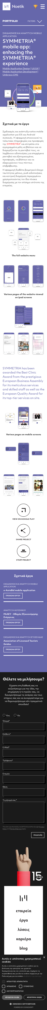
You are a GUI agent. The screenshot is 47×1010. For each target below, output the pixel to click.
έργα (23, 920)
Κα (18, 716)
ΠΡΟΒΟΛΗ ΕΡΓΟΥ (13, 596)
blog (23, 948)
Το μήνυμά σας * (10, 800)
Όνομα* (6, 721)
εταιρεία (23, 911)
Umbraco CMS (10, 75)
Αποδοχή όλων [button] (12, 997)
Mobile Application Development (20, 72)
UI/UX (35, 69)
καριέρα (23, 939)
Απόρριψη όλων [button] (34, 997)
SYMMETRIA (14, 144)
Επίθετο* (7, 734)
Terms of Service (16, 829)
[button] (23, 1004)
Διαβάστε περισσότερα (32, 976)
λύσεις (24, 930)
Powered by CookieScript (23, 1007)
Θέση (5, 787)
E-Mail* (6, 748)
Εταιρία (6, 774)
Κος (8, 716)
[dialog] (23, 982)
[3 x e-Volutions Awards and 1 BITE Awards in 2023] (35, 7)
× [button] (44, 957)
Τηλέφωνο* (8, 761)
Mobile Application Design (16, 69)
